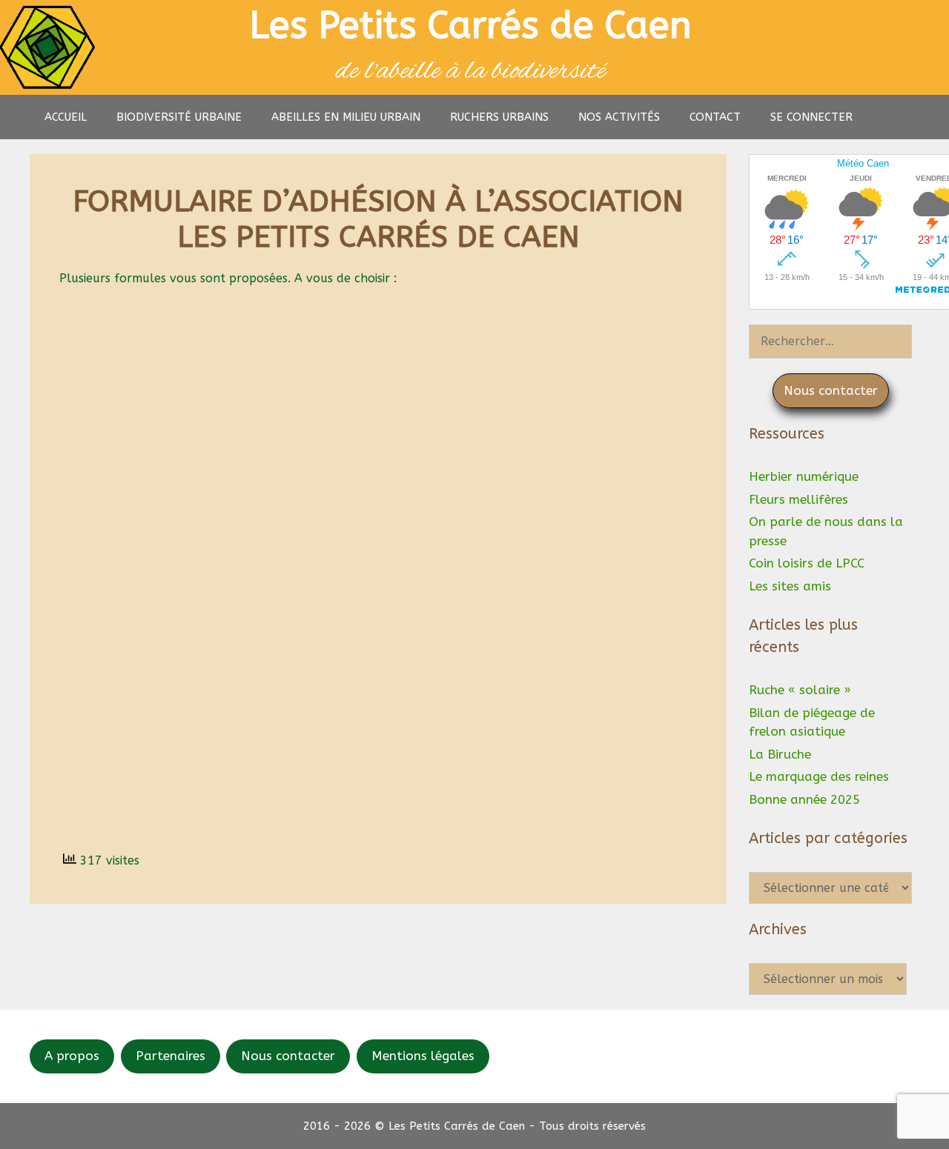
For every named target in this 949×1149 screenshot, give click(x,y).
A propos (71, 1055)
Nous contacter (288, 1055)
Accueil (65, 117)
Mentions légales (422, 1055)
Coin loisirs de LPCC (806, 563)
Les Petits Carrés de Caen (471, 25)
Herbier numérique (804, 476)
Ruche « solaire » (800, 689)
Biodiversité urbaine (179, 117)
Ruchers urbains (499, 117)
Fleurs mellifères (798, 499)
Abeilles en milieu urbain (345, 117)
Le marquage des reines (819, 776)
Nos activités (619, 117)
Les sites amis (790, 586)
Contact (715, 117)
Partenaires (170, 1055)
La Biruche (780, 754)
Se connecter (811, 117)
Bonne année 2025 (804, 799)
